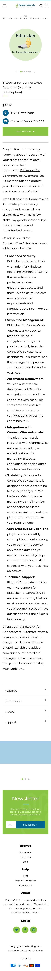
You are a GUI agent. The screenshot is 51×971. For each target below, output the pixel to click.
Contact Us (25, 885)
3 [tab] (29, 779)
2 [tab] (25, 779)
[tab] (21, 71)
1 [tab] (22, 779)
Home (24, 16)
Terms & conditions (25, 880)
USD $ (24, 958)
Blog (25, 861)
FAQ (25, 876)
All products (25, 852)
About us (25, 857)
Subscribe (29, 825)
